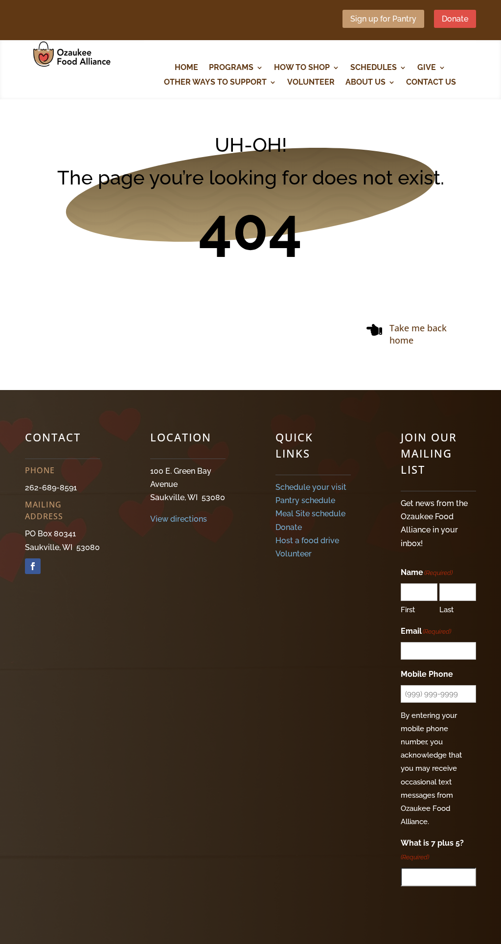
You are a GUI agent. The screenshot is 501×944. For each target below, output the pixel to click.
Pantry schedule (305, 500)
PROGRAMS (231, 68)
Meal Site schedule (310, 513)
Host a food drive (307, 540)
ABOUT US (365, 83)
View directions (178, 519)
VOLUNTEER (311, 83)
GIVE (426, 68)
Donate (455, 18)
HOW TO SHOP (302, 68)
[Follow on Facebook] (33, 566)
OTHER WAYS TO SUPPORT (215, 83)
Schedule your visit (310, 487)
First (408, 609)
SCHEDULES (373, 68)
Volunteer (293, 553)
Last (446, 609)
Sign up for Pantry (383, 18)
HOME (186, 68)
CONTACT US (431, 83)
